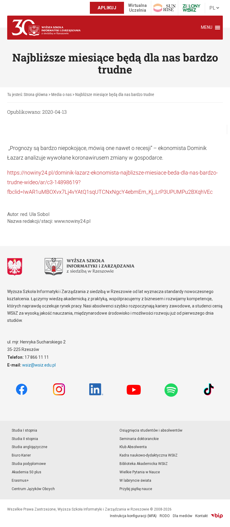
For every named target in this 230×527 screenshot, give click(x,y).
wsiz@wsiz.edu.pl (39, 365)
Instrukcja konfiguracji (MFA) (133, 516)
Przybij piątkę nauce (135, 489)
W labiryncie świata (135, 480)
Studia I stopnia (24, 430)
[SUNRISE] (164, 8)
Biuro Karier (21, 455)
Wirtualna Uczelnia (137, 8)
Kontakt (201, 516)
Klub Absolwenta (133, 447)
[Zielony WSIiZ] (191, 8)
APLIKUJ (107, 7)
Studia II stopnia (25, 439)
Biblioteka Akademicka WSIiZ (143, 464)
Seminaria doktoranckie (139, 439)
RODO (165, 516)
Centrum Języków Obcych (33, 489)
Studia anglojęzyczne (29, 447)
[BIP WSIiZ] (217, 516)
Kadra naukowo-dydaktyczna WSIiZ (148, 455)
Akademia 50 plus (26, 472)
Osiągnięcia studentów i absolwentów (150, 430)
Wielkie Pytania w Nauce (139, 472)
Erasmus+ (20, 480)
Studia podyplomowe (29, 464)
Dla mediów (182, 516)
